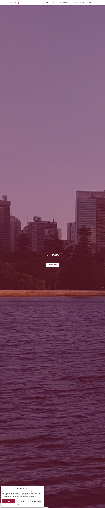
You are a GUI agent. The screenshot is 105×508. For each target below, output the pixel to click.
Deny (22, 501)
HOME (46, 2)
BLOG (75, 2)
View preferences (36, 501)
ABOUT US (54, 2)
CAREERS (82, 2)
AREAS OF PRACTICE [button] (64, 2)
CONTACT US (90, 2)
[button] (41, 488)
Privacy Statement (22, 504)
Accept (9, 501)
